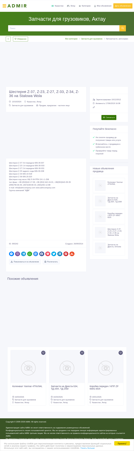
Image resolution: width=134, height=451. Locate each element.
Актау (73, 6)
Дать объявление (123, 6)
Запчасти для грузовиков (91, 39)
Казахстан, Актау (34, 102)
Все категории (71, 39)
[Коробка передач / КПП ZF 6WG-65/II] (101, 216)
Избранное (21, 39)
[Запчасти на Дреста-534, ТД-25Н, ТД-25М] (101, 201)
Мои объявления (104, 6)
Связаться (110, 117)
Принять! (122, 443)
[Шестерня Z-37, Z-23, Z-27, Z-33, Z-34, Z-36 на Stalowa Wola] (101, 232)
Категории (86, 6)
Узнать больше (87, 447)
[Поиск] (122, 28)
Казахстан (59, 6)
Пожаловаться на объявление (26, 262)
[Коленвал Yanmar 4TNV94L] (101, 185)
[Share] (11, 254)
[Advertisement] (67, 62)
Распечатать (52, 262)
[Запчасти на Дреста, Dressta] (101, 248)
